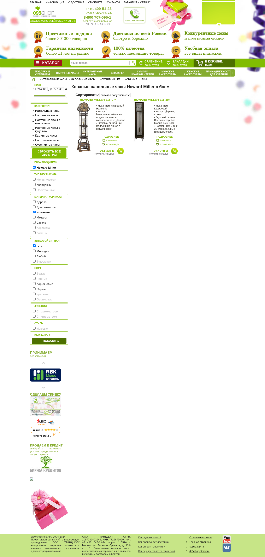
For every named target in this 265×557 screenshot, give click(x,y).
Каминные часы (46, 135)
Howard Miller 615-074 (98, 99)
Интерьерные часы (92, 73)
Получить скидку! (104, 153)
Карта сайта (196, 546)
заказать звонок (134, 20)
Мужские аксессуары (168, 73)
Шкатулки (117, 73)
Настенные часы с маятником (47, 121)
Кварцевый (44, 184)
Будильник (44, 261)
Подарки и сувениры (42, 73)
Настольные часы (47, 140)
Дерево (42, 202)
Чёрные (42, 278)
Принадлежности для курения (218, 73)
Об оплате (95, 2)
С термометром (47, 311)
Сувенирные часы (47, 144)
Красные (42, 294)
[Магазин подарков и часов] (43, 10)
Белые (41, 273)
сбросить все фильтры (49, 153)
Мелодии (43, 251)
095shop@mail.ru (199, 551)
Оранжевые (45, 299)
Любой (41, 256)
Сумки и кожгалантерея (142, 73)
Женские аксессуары (193, 73)
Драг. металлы (46, 207)
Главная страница (200, 542)
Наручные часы (67, 73)
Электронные (46, 190)
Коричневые (45, 284)
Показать (51, 340)
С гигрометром (47, 316)
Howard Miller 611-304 (152, 99)
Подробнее (111, 136)
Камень (42, 233)
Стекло (41, 222)
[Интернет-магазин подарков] (33, 79)
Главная (36, 2)
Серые (41, 289)
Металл (42, 217)
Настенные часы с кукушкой (47, 129)
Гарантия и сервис (137, 2)
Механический (46, 179)
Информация (55, 2)
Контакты (113, 2)
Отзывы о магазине (200, 537)
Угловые (42, 328)
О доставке (76, 2)
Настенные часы (46, 115)
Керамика (43, 227)
